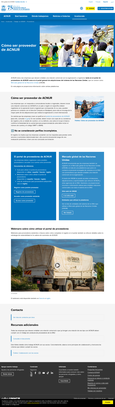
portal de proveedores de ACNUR (58, 116)
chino (29, 172)
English (91, 2)
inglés (48, 172)
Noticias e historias (61, 16)
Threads (31, 375)
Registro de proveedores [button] (25, 192)
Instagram (39, 373)
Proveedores (30, 21)
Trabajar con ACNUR (19, 21)
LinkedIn (52, 373)
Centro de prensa (94, 375)
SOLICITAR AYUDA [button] (107, 8)
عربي (112, 2)
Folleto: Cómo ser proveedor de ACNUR (89, 120)
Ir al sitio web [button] (69, 195)
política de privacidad (33, 403)
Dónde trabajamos (40, 16)
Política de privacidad (80, 398)
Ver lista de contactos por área (23, 317)
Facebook (35, 373)
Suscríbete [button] (64, 381)
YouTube (43, 373)
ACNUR (7, 16)
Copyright (111, 398)
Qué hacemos (21, 16)
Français (98, 2)
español (35, 172)
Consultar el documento (21, 339)
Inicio (2, 21)
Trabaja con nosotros (95, 391)
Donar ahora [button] (7, 374)
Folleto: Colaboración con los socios (25, 353)
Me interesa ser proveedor (97, 388)
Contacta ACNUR (94, 372)
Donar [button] (91, 8)
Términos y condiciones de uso (97, 398)
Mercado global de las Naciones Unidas (25, 83)
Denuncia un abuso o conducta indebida (99, 379)
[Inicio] (14, 8)
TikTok (48, 373)
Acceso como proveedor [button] (24, 200)
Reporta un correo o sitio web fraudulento (98, 384)
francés (42, 172)
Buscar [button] (75, 8)
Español (105, 2)
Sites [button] (81, 8)
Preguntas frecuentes (95, 370)
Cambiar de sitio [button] (20, 2)
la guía (27, 118)
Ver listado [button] (68, 212)
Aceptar (107, 402)
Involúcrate (79, 16)
